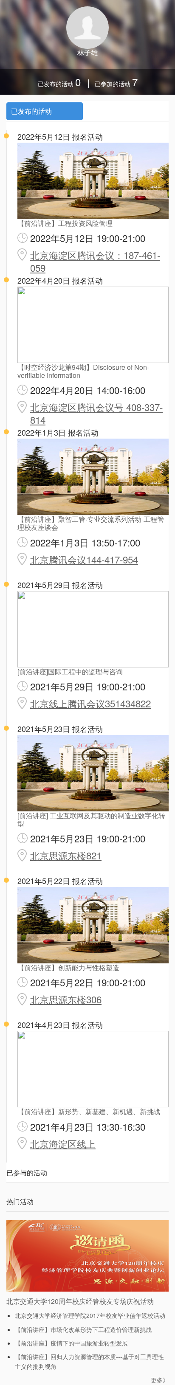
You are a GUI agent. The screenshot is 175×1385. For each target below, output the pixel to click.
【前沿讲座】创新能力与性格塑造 (68, 967)
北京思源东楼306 (66, 999)
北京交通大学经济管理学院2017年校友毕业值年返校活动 (90, 1315)
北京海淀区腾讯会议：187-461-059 (95, 261)
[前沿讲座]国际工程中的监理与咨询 (70, 671)
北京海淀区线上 (63, 1143)
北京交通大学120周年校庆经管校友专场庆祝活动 (80, 1301)
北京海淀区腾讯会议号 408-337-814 (96, 413)
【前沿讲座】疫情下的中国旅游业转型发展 (71, 1343)
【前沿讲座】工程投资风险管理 (65, 223)
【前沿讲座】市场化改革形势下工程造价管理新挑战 (83, 1329)
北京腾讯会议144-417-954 (84, 559)
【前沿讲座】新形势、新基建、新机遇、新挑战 (88, 1111)
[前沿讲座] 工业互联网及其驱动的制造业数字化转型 (91, 819)
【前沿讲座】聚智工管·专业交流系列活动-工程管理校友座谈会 (90, 523)
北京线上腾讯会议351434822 (90, 703)
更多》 (160, 1380)
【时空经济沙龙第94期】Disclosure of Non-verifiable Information (83, 371)
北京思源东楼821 (66, 855)
